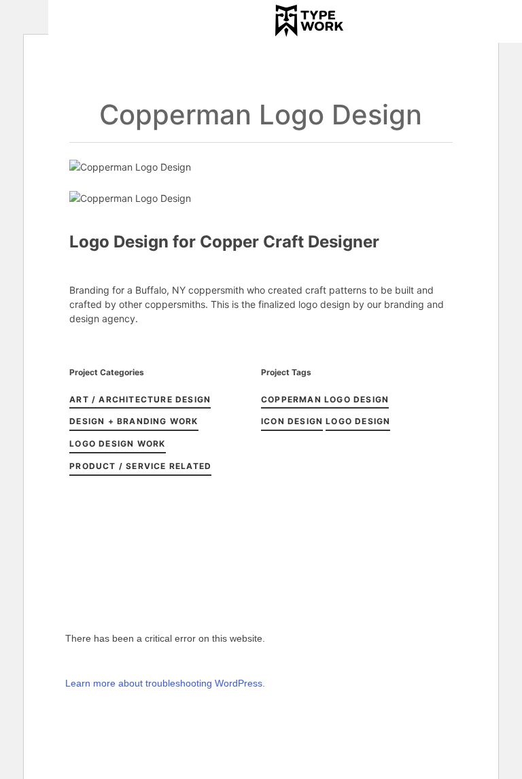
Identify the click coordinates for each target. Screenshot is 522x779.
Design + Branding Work (133, 421)
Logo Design (358, 421)
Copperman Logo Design (325, 399)
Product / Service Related (140, 466)
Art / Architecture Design (140, 399)
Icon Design (292, 421)
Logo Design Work (117, 443)
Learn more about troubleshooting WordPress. (165, 683)
